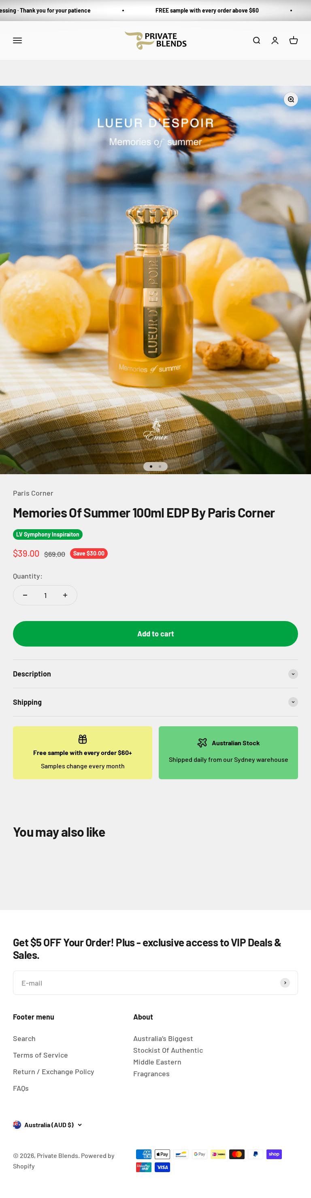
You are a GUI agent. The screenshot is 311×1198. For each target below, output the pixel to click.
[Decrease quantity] (25, 595)
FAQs (21, 1088)
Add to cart (155, 633)
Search (24, 1038)
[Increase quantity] (65, 595)
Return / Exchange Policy (53, 1071)
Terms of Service (40, 1054)
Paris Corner (33, 492)
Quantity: (28, 575)
